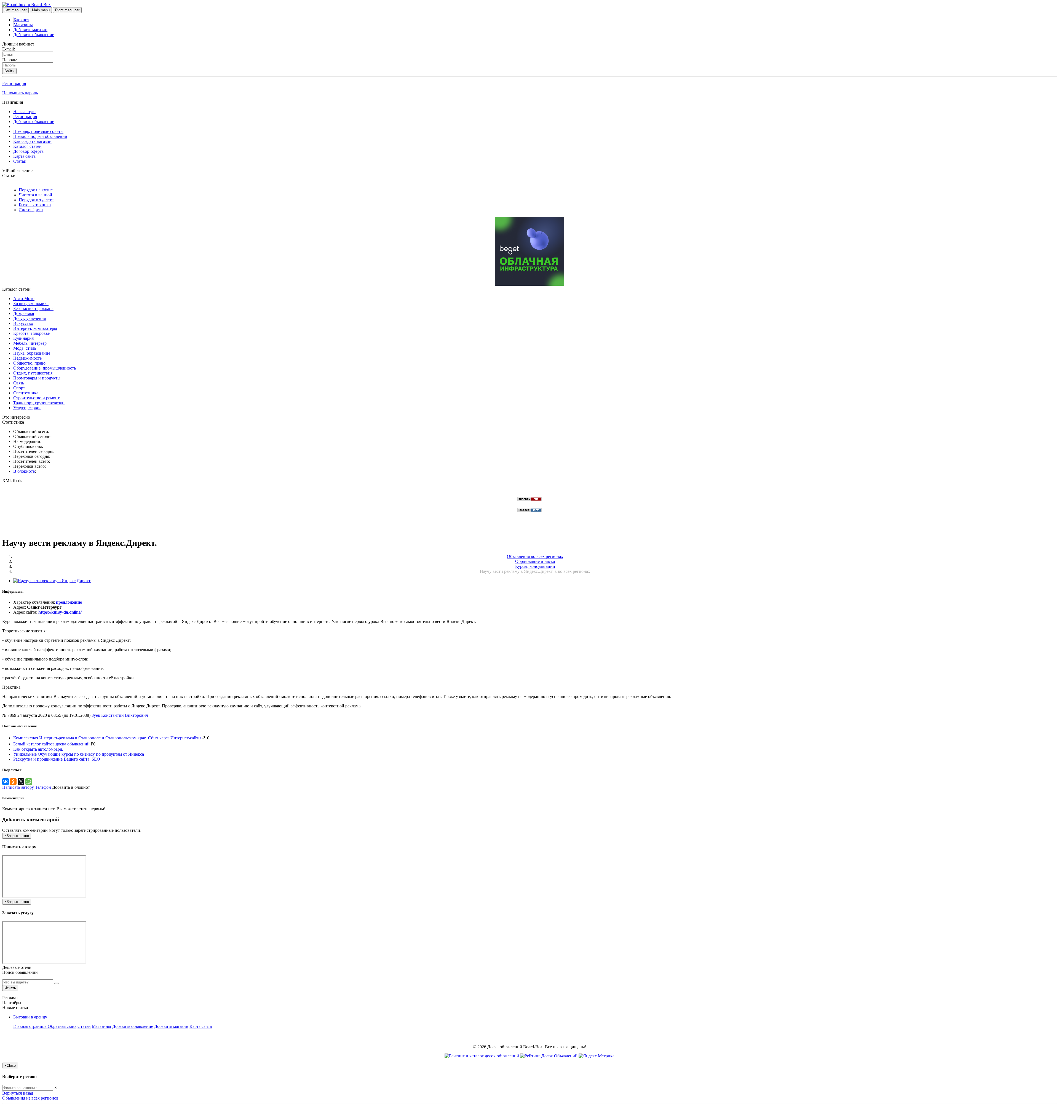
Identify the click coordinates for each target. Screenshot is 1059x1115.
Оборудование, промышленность (44, 368)
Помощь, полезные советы (38, 131)
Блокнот (21, 19)
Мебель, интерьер (30, 343)
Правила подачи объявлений (40, 136)
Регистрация (14, 83)
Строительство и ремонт (36, 397)
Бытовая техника (35, 204)
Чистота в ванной (35, 194)
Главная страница (30, 1026)
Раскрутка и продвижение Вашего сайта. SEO (56, 759)
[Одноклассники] (13, 781)
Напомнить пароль (20, 92)
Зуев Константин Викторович (120, 715)
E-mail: (8, 49)
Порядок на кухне (36, 190)
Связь (18, 383)
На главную (24, 111)
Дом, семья (23, 313)
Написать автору (18, 787)
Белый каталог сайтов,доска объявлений (51, 744)
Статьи (19, 161)
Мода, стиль (24, 348)
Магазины (23, 24)
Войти (9, 71)
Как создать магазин (32, 141)
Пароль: (9, 59)
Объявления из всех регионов (30, 1098)
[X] (21, 781)
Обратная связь (62, 1026)
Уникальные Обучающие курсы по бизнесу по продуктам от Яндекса (78, 754)
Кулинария (23, 338)
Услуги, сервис (27, 407)
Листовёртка (31, 209)
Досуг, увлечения (29, 318)
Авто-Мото (23, 298)
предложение (69, 602)
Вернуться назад (17, 1093)
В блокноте (24, 471)
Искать (10, 988)
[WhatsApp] (28, 781)
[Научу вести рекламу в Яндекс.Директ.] (52, 580)
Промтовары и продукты (36, 378)
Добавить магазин (30, 29)
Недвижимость (27, 358)
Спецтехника (25, 393)
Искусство (23, 323)
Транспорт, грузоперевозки (39, 402)
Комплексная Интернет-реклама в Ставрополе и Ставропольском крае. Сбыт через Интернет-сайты (107, 738)
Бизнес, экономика (31, 303)
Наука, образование (31, 353)
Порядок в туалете (36, 199)
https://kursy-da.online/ (60, 612)
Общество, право (29, 363)
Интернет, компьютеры (35, 328)
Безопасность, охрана (33, 308)
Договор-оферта (28, 151)
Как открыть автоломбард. (38, 749)
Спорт (19, 388)
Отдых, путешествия (32, 373)
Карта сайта (24, 156)
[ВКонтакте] (5, 781)
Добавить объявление (33, 34)
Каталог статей (27, 146)
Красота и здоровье (31, 333)
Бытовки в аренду (30, 1017)
